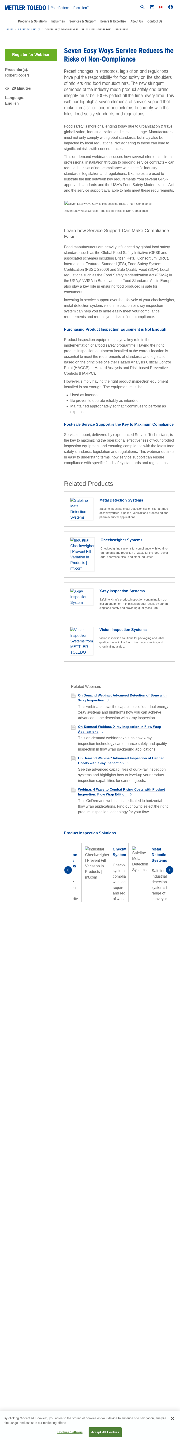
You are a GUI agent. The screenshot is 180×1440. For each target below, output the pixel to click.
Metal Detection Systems (160, 854)
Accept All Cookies (105, 1432)
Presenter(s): (16, 70)
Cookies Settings (69, 1432)
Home (10, 29)
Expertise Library (29, 29)
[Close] (172, 1419)
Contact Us (154, 21)
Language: (14, 98)
